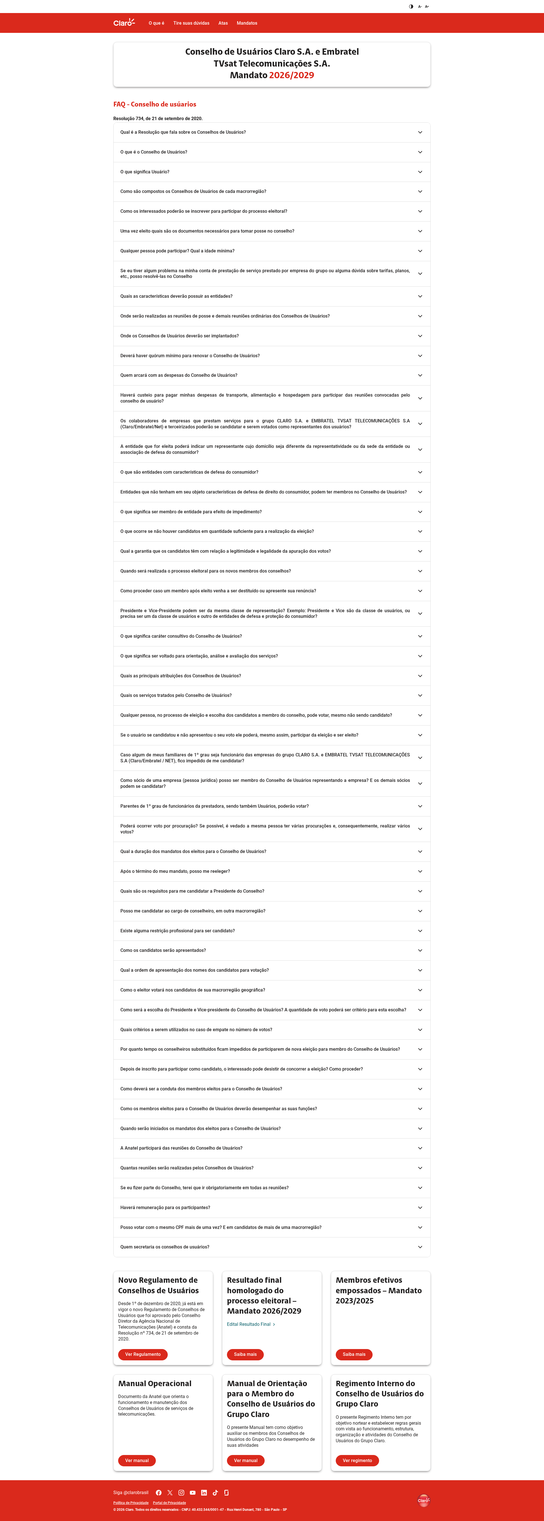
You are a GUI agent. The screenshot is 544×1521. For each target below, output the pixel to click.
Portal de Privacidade (169, 1503)
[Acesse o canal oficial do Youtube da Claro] (192, 1492)
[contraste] (411, 6)
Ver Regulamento (143, 1354)
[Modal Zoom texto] (423, 6)
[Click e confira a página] (129, 23)
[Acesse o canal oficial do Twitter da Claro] (170, 1492)
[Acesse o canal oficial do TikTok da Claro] (215, 1492)
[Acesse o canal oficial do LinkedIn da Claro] (204, 1492)
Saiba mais (245, 1354)
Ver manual (137, 1460)
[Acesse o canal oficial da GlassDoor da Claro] (226, 1492)
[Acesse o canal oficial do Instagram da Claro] (181, 1492)
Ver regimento (357, 1460)
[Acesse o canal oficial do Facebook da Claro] (158, 1492)
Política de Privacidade (130, 1503)
